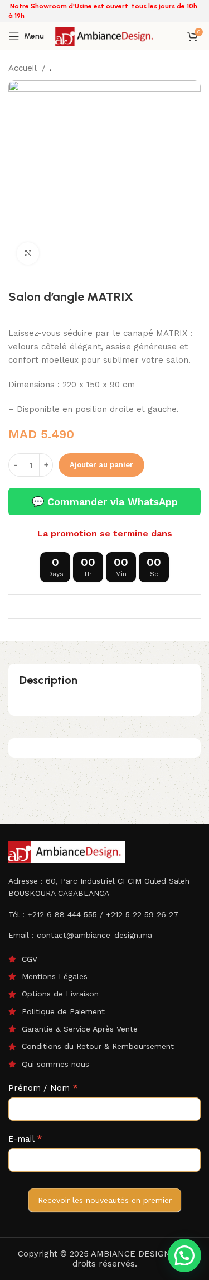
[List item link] (104, 959)
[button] (184, 1255)
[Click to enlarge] (28, 253)
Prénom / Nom (43, 1088)
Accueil (23, 68)
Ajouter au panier (101, 465)
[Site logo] (105, 36)
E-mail (25, 1139)
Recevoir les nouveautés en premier (105, 1200)
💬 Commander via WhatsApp (105, 501)
